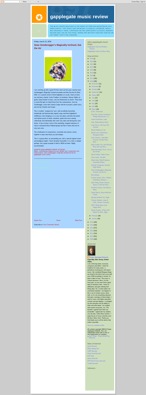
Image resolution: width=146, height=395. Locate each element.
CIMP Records (92, 351)
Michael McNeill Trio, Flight (100, 197)
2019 (92, 73)
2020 (92, 70)
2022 (92, 64)
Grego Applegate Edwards (99, 257)
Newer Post (38, 220)
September (95, 92)
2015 (92, 222)
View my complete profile (95, 325)
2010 (92, 236)
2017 (92, 78)
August (94, 95)
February (95, 216)
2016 (92, 81)
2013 (92, 228)
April (93, 106)
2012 (92, 231)
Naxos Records (92, 358)
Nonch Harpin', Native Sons (100, 154)
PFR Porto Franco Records (96, 361)
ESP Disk (90, 356)
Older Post (78, 220)
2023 (92, 61)
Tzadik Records (92, 363)
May (93, 103)
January (94, 218)
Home (58, 220)
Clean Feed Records (94, 353)
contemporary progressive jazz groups (51, 151)
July (93, 98)
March (94, 109)
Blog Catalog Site (93, 348)
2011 (92, 233)
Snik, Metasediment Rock (99, 122)
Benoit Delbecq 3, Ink (98, 130)
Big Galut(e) (95, 175)
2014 (92, 225)
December (95, 84)
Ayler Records (92, 346)
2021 (92, 67)
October (94, 89)
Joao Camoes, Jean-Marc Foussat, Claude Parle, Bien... (99, 140)
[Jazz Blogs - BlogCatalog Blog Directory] (99, 338)
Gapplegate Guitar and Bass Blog (98, 51)
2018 (92, 75)
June (93, 100)
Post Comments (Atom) (51, 224)
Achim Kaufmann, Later (99, 119)
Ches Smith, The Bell (98, 157)
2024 (92, 58)
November (95, 86)
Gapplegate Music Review (79, 16)
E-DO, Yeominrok (97, 111)
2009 (92, 239)
